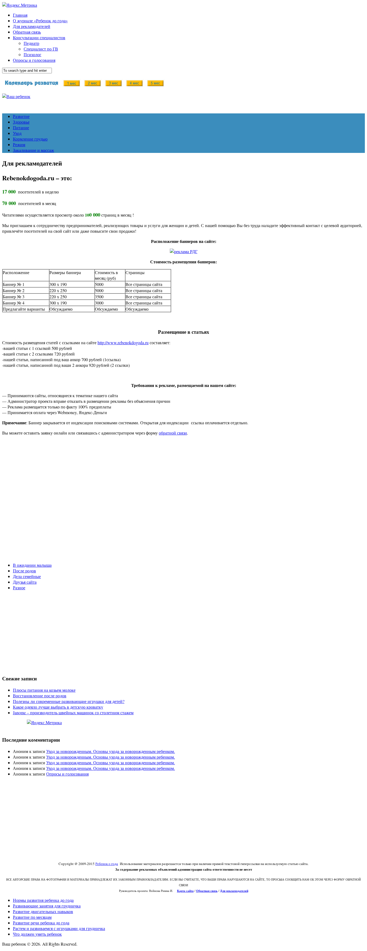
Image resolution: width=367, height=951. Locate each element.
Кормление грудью (30, 139)
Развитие (21, 116)
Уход (17, 133)
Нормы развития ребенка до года (43, 900)
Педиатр (31, 43)
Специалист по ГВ (41, 49)
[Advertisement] (163, 504)
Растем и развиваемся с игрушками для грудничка (59, 928)
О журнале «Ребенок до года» (40, 20)
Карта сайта (185, 891)
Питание (21, 127)
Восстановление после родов (39, 695)
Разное (19, 587)
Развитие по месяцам (32, 917)
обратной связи (173, 433)
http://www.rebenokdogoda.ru (123, 342)
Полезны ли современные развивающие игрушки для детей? (68, 701)
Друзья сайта (25, 582)
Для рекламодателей (31, 26)
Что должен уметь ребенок (37, 934)
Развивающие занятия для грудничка (47, 906)
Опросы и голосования (34, 60)
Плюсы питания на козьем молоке (44, 690)
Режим (19, 144)
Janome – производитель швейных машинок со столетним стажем (73, 712)
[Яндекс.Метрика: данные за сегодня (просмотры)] (44, 722)
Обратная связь (27, 32)
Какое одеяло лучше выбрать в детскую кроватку (58, 707)
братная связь (208, 891)
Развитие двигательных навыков (43, 911)
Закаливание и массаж (33, 150)
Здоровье (21, 122)
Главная (20, 15)
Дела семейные (27, 576)
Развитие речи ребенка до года (41, 922)
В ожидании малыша (32, 565)
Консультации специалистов (39, 37)
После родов (24, 570)
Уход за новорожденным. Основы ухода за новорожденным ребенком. (110, 751)
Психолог (32, 54)
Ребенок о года (106, 863)
